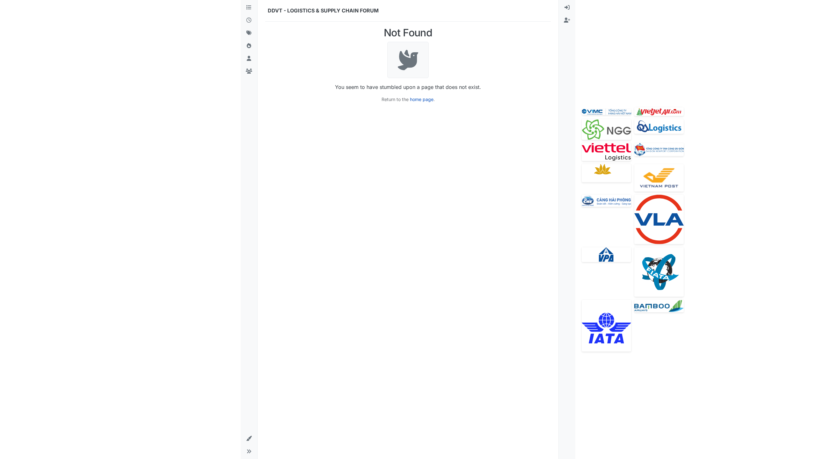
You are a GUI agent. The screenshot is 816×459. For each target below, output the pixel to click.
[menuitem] (567, 8)
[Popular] (249, 46)
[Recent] (249, 20)
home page (421, 99)
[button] (249, 438)
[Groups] (249, 71)
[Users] (249, 59)
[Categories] (249, 8)
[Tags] (249, 33)
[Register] (567, 20)
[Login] (567, 8)
